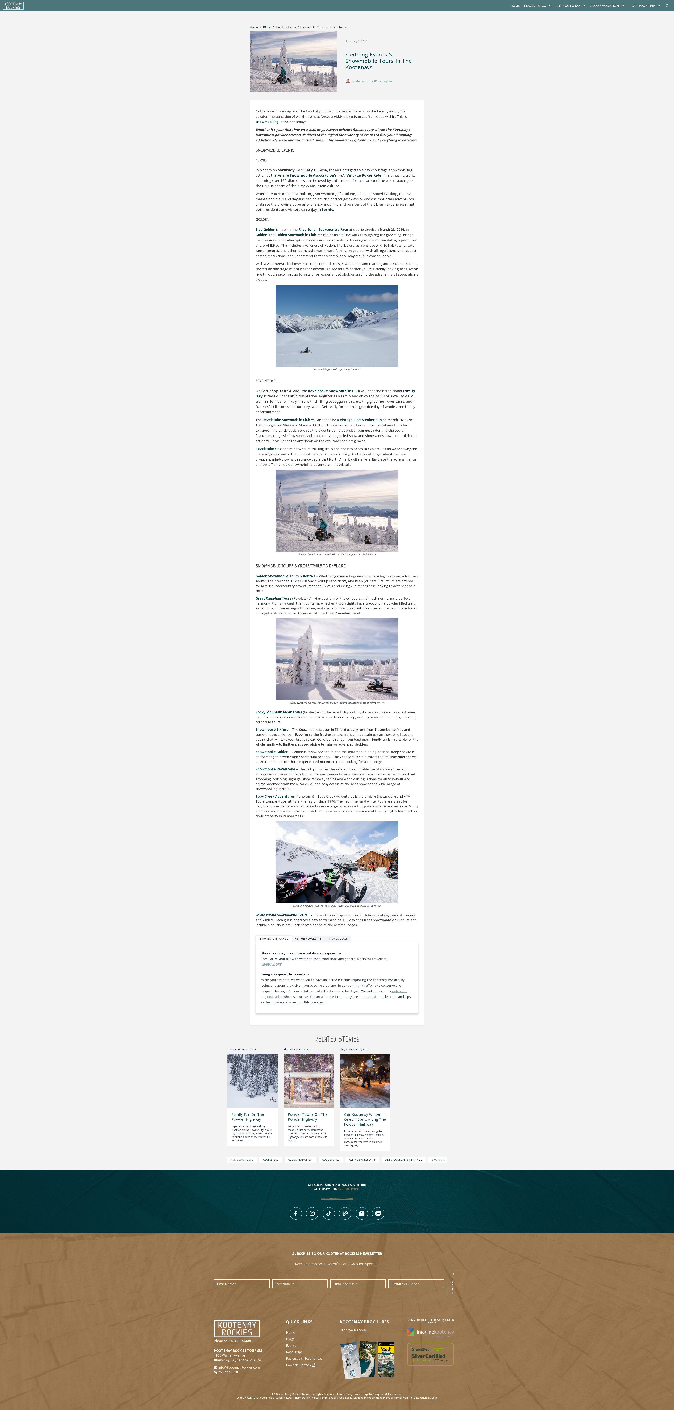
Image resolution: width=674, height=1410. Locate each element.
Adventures (330, 1159)
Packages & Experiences (304, 1358)
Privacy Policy (344, 1394)
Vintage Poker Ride (363, 175)
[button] (236, 1160)
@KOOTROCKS (350, 1189)
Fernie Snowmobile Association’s (307, 175)
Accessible (270, 1159)
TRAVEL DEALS (338, 938)
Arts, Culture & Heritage (403, 1159)
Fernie (327, 209)
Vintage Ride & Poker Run (361, 420)
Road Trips (294, 1352)
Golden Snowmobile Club (295, 235)
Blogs (267, 27)
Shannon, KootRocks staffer (373, 81)
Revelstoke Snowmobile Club (334, 390)
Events (291, 1345)
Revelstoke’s (266, 448)
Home (515, 6)
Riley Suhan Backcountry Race (323, 229)
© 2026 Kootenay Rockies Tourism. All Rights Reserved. (303, 1394)
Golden (261, 235)
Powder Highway (299, 1365)
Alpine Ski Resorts (362, 1159)
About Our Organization (232, 1340)
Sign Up (453, 1284)
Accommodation (300, 1159)
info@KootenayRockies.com (239, 1367)
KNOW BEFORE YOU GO (273, 938)
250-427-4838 (228, 1372)
